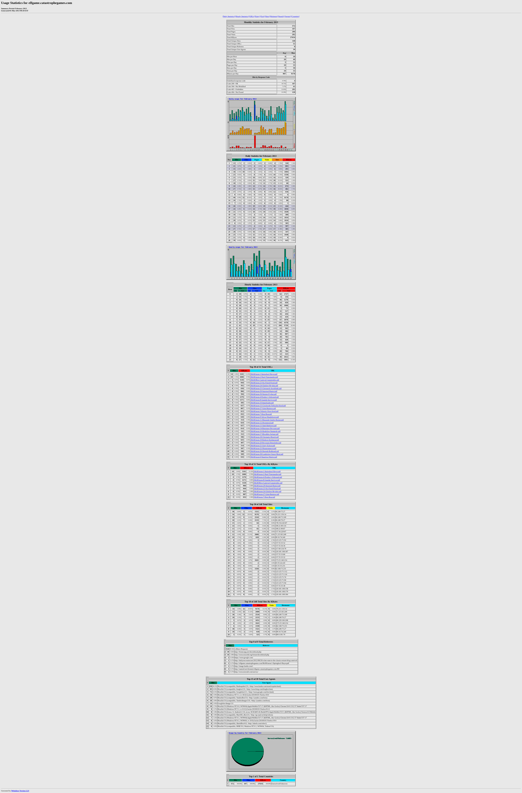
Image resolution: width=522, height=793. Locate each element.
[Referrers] (274, 16)
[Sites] (267, 16)
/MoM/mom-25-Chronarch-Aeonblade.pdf (266, 388)
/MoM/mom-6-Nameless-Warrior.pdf (263, 457)
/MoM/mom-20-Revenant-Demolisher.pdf (265, 443)
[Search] (281, 16)
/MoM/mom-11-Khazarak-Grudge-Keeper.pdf (267, 420)
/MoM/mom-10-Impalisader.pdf (262, 403)
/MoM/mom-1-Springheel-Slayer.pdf (263, 374)
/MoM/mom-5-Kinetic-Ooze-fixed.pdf (264, 411)
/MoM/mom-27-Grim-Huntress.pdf (263, 408)
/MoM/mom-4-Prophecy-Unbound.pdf (264, 397)
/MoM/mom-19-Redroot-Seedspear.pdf (264, 440)
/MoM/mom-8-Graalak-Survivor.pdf (263, 400)
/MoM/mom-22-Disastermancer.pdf (263, 448)
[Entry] (257, 16)
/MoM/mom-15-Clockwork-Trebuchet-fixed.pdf (268, 406)
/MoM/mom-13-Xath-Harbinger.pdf (263, 426)
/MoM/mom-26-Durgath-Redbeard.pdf (264, 451)
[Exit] (262, 16)
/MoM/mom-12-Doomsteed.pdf (262, 423)
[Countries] (295, 16)
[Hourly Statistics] (242, 16)
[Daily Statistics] (229, 16)
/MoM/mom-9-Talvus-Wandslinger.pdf (264, 417)
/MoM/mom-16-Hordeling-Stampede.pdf (265, 431)
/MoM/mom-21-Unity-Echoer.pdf (262, 446)
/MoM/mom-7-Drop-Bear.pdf (261, 414)
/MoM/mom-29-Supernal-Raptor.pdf (263, 391)
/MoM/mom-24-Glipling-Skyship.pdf (264, 386)
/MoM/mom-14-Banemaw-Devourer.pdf (265, 428)
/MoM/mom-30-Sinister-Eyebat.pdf (263, 394)
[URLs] (251, 16)
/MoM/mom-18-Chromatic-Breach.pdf (264, 437)
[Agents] (287, 16)
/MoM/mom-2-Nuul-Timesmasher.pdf (264, 377)
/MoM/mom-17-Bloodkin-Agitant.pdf (264, 434)
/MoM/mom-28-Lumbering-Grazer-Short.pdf (266, 454)
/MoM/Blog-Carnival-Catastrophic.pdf (264, 380)
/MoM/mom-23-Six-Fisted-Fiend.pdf (263, 383)
